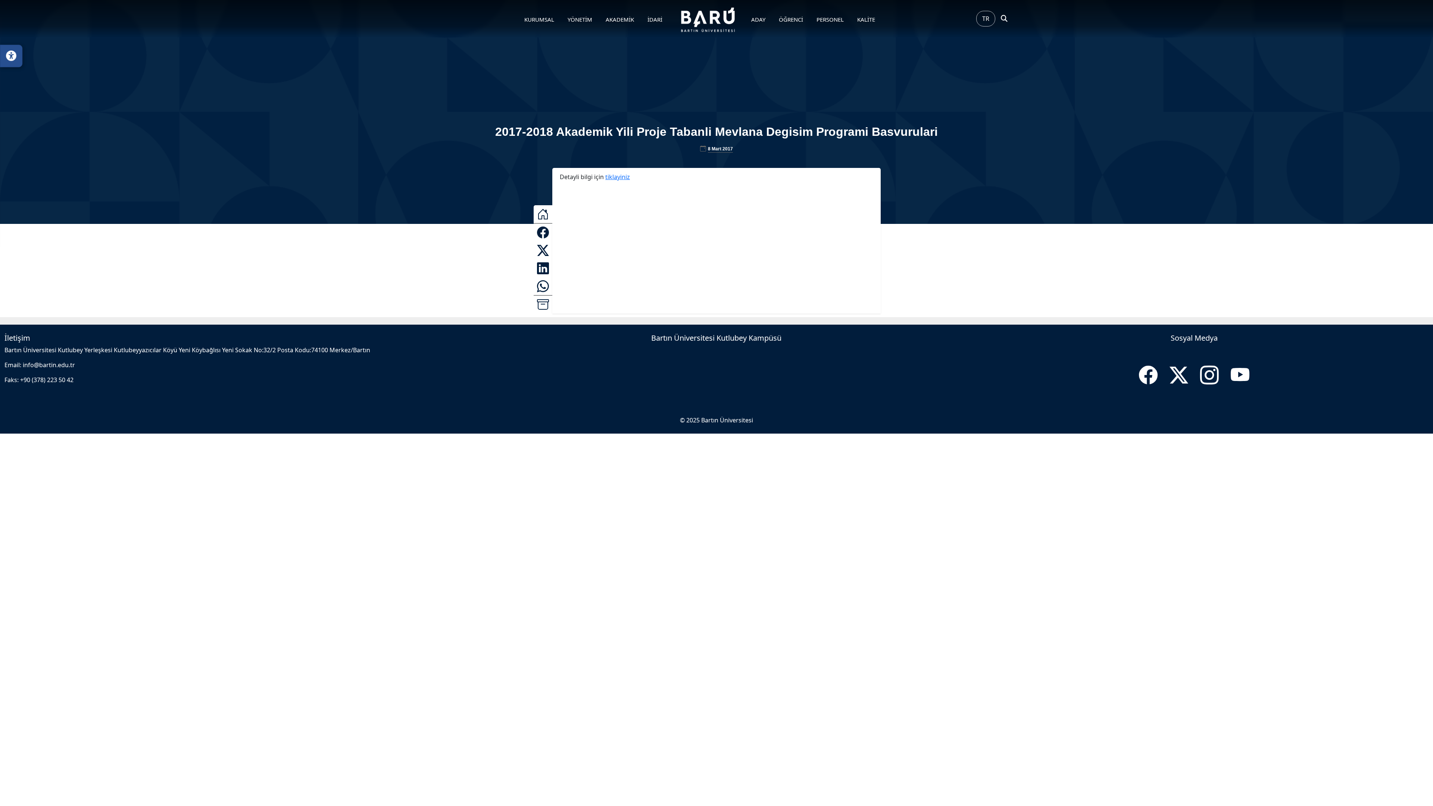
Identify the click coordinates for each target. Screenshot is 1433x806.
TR (985, 19)
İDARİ (654, 19)
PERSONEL (830, 19)
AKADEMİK (620, 19)
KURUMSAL (539, 19)
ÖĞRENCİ (791, 19)
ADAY (758, 19)
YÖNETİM (580, 19)
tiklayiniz (617, 177)
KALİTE (866, 19)
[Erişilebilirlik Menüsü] (11, 56)
